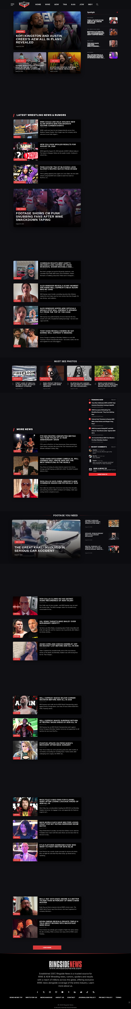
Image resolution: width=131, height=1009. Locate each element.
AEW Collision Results (20, 159)
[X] (43, 992)
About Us (60, 997)
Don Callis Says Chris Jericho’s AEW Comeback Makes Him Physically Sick (59, 482)
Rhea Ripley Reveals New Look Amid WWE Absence (52, 384)
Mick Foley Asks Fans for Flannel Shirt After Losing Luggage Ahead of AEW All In (59, 801)
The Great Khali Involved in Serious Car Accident (40, 549)
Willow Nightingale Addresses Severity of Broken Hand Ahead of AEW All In (96, 56)
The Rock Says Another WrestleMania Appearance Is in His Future (95, 45)
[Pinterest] (56, 992)
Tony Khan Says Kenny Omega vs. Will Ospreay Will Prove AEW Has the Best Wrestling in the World (59, 460)
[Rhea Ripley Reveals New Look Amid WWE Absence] (52, 373)
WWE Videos (21, 60)
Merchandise (46, 997)
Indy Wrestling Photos (103, 378)
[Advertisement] (47, 242)
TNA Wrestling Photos (75, 378)
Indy (90, 4)
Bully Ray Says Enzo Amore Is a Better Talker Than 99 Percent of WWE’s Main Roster (59, 900)
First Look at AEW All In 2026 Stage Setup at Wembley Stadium (25, 384)
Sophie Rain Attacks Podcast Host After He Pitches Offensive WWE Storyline (30, 67)
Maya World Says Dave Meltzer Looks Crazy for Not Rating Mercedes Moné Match (58, 824)
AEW (56, 4)
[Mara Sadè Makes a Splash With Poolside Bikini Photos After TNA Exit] (107, 373)
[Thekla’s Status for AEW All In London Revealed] (113, 20)
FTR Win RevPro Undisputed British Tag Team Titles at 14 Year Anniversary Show (58, 438)
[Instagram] (50, 992)
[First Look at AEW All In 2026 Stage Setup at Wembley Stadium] (24, 373)
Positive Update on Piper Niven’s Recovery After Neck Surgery (56, 744)
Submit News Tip (102, 474)
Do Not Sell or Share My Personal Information (65, 1007)
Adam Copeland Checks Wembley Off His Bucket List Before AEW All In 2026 (59, 645)
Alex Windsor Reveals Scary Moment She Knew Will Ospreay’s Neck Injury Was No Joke (59, 287)
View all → (113, 399)
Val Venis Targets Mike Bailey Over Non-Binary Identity (57, 622)
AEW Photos (17, 378)
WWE (47, 4)
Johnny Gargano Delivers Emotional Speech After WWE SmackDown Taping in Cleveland (93, 522)
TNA (65, 4)
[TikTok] (87, 992)
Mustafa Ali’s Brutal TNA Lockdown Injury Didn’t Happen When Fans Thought (95, 33)
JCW (81, 4)
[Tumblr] (68, 992)
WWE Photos (45, 378)
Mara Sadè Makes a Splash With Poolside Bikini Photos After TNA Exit (108, 384)
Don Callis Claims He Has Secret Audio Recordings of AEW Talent (56, 600)
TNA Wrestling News (20, 182)
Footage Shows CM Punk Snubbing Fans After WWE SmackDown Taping (39, 216)
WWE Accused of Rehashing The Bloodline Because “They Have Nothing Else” (103, 412)
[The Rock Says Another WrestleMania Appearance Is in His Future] (113, 43)
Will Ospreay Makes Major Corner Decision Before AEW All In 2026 (57, 699)
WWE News (55, 60)
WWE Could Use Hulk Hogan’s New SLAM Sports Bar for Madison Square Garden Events (57, 123)
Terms (118, 997)
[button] (97, 4)
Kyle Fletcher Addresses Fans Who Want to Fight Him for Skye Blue (57, 846)
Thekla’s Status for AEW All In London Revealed (95, 22)
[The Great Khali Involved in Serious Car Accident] (46, 539)
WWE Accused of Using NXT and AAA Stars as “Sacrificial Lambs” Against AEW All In (103, 431)
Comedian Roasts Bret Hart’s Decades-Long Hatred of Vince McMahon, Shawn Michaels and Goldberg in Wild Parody (56, 265)
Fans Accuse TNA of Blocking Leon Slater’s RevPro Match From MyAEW (58, 168)
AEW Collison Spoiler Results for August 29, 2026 (58, 145)
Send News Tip (16, 997)
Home (38, 4)
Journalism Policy (87, 997)
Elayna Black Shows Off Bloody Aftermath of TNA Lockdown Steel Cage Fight (81, 384)
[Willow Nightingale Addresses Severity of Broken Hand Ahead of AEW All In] (113, 55)
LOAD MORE (47, 947)
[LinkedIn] (75, 992)
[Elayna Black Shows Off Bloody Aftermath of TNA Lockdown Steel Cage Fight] (79, 373)
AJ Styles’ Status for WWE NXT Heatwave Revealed (63, 68)
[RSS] (93, 992)
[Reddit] (81, 992)
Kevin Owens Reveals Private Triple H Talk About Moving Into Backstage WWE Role (58, 923)
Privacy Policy (105, 997)
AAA (73, 4)
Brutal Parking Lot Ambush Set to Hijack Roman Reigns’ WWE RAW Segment (94, 548)
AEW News (20, 31)
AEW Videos (17, 451)
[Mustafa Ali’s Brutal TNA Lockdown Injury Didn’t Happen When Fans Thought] (113, 32)
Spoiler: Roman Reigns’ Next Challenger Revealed (94, 535)
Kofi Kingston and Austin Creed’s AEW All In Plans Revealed (39, 39)
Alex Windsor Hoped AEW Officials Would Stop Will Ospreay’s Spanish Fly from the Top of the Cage (58, 310)
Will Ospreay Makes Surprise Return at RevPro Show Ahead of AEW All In (58, 721)
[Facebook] (37, 992)
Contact (71, 997)
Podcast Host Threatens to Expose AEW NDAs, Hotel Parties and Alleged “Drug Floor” (103, 421)
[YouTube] (62, 992)
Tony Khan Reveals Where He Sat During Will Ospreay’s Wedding (57, 332)
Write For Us (31, 997)
